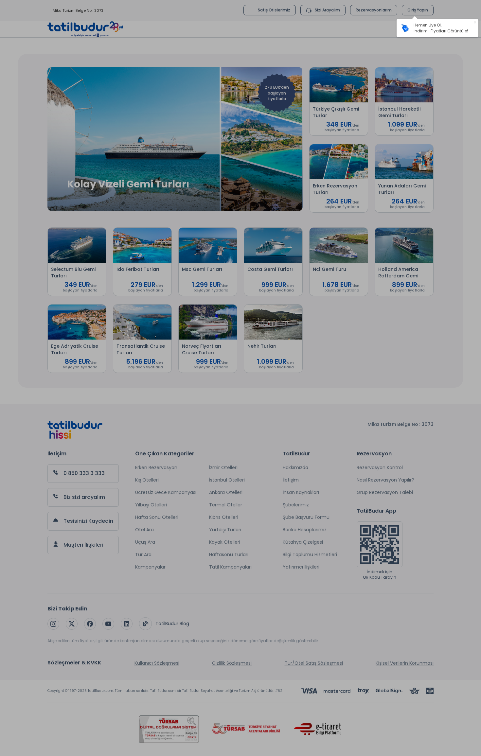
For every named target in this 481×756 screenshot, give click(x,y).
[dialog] (437, 28)
